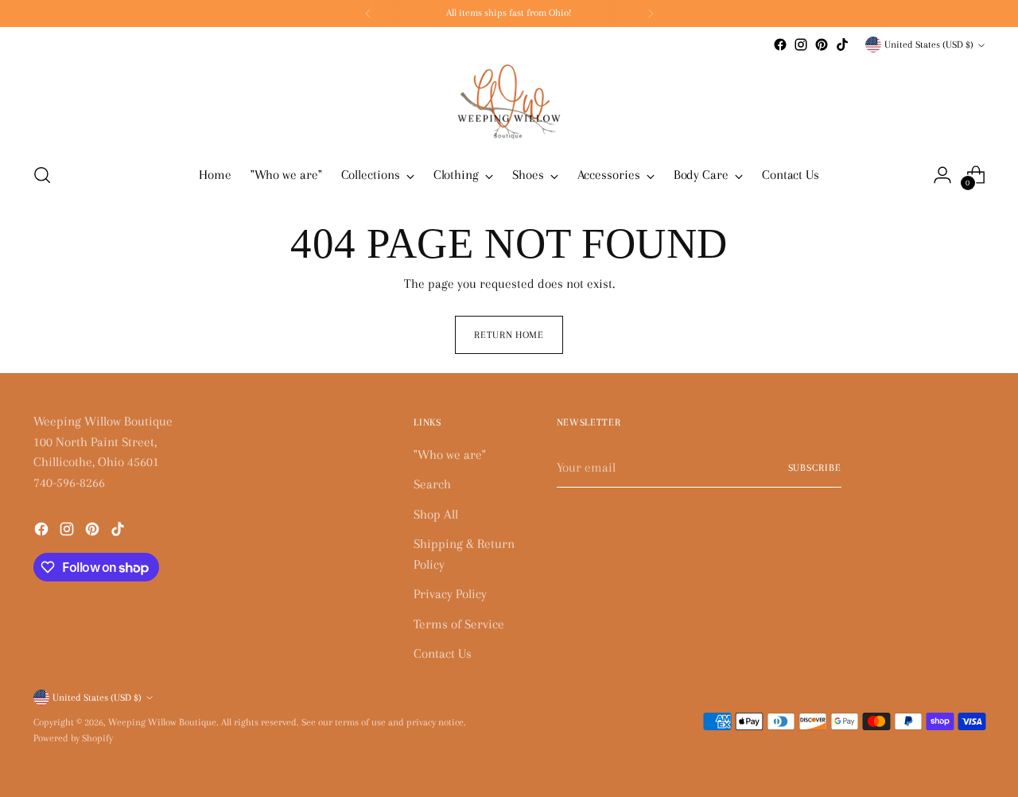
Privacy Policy (450, 593)
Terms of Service (459, 624)
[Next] (650, 13)
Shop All (436, 514)
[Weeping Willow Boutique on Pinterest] (821, 44)
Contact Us (443, 653)
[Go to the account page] (942, 175)
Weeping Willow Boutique (162, 722)
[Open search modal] (42, 175)
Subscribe (815, 467)
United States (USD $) (928, 44)
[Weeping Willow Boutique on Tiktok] (842, 44)
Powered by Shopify (73, 738)
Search (432, 484)
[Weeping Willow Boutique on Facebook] (780, 44)
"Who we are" (450, 454)
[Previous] (368, 13)
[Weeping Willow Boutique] (509, 102)
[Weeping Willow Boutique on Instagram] (801, 44)
